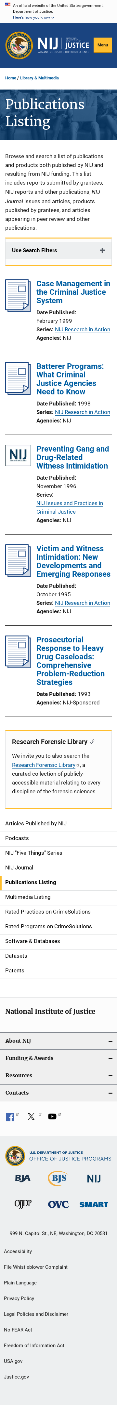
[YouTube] (54, 1119)
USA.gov (13, 1361)
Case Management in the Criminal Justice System (73, 292)
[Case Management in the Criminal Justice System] (18, 310)
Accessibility (18, 1251)
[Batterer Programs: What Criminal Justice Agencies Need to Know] (18, 392)
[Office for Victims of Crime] (58, 1209)
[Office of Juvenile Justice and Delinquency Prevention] (23, 1209)
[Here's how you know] (58, 11)
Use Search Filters (34, 250)
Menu (103, 44)
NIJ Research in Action (82, 329)
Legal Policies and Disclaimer (36, 1314)
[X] (33, 1119)
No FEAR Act (18, 1330)
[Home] (63, 45)
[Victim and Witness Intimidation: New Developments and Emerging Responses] (18, 575)
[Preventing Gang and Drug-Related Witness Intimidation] (18, 457)
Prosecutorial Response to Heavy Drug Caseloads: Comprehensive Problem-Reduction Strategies (70, 661)
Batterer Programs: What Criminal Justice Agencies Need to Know (70, 379)
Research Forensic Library (43, 765)
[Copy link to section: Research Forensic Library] (90, 741)
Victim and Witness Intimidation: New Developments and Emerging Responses (73, 561)
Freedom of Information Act (34, 1345)
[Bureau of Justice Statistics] (58, 1187)
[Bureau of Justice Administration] (23, 1183)
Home (10, 77)
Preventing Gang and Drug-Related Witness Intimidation (72, 457)
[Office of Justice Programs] (19, 45)
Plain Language (20, 1283)
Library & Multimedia (39, 77)
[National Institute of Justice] (93, 1184)
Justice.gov (16, 1377)
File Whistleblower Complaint (36, 1267)
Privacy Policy (19, 1298)
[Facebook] (12, 1119)
